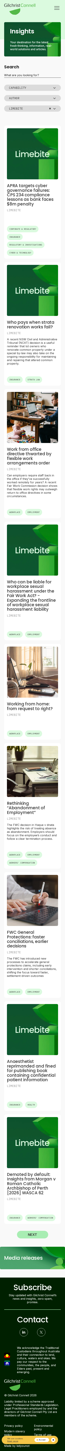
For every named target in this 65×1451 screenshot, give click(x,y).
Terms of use (42, 1434)
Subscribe (32, 1287)
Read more (12, 1441)
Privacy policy (13, 1425)
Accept (42, 1440)
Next (32, 1235)
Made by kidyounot (16, 1446)
